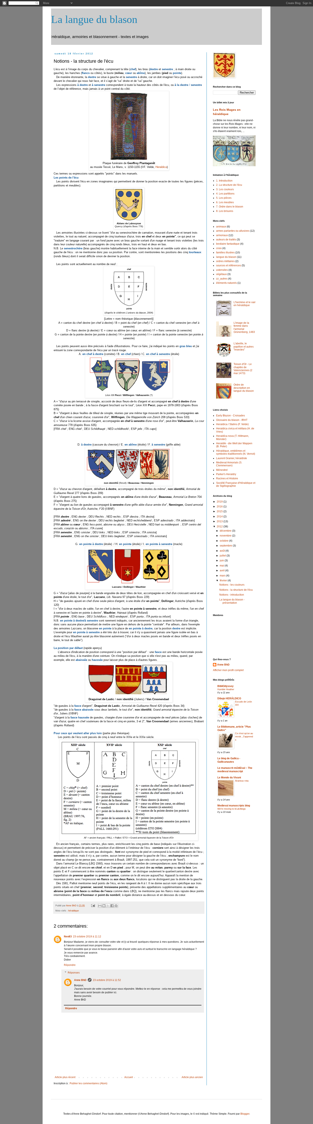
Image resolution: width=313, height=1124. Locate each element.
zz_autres (221, 278)
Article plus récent (65, 1077)
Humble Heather (225, 689)
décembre (226, 530)
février (224, 580)
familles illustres (225, 252)
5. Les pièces (223, 197)
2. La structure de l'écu (229, 184)
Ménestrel (222, 469)
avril (222, 570)
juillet (223, 555)
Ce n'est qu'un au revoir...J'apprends (244, 736)
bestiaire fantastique (228, 243)
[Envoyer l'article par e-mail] (93, 905)
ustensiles (222, 269)
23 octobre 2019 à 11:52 (107, 980)
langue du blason (226, 256)
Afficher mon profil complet (228, 670)
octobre (224, 540)
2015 (220, 511)
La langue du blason (94, 19)
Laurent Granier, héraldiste (231, 458)
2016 (220, 506)
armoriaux (222, 235)
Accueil (128, 1077)
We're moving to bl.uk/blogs (231, 809)
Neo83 (68, 936)
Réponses (74, 972)
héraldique (73, 910)
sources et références (228, 265)
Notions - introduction (231, 594)
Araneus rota (241, 780)
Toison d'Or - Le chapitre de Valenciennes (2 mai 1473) (243, 369)
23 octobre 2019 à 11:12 (87, 936)
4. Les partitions (225, 193)
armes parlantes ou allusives (232, 230)
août (222, 550)
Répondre (70, 965)
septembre (226, 545)
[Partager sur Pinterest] (116, 906)
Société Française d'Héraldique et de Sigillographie (235, 484)
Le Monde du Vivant (229, 777)
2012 (220, 526)
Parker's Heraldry (226, 474)
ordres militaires (225, 261)
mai (222, 565)
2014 (220, 516)
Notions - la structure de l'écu (236, 589)
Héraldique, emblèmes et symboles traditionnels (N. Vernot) (235, 452)
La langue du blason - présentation (232, 601)
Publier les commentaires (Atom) (88, 1083)
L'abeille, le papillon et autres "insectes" (244, 346)
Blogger (244, 1113)
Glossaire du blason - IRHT (231, 420)
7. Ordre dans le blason (229, 206)
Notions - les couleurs (231, 584)
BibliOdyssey (225, 686)
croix (219, 248)
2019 (220, 501)
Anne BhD (71, 905)
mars (223, 575)
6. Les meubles (225, 202)
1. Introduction (224, 180)
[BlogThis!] (104, 906)
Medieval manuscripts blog (233, 805)
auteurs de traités (226, 239)
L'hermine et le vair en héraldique (245, 304)
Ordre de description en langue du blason (244, 387)
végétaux (221, 274)
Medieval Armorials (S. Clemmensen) (229, 464)
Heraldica (161, 167)
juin (222, 560)
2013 (220, 521)
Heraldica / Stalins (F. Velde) (232, 424)
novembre (226, 535)
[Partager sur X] (108, 906)
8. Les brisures (224, 211)
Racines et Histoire (227, 478)
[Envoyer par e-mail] (100, 906)
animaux (221, 226)
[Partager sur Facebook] (112, 906)
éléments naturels (226, 282)
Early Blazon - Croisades (230, 415)
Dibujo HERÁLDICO (229, 698)
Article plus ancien (192, 1077)
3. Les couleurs (225, 189)
